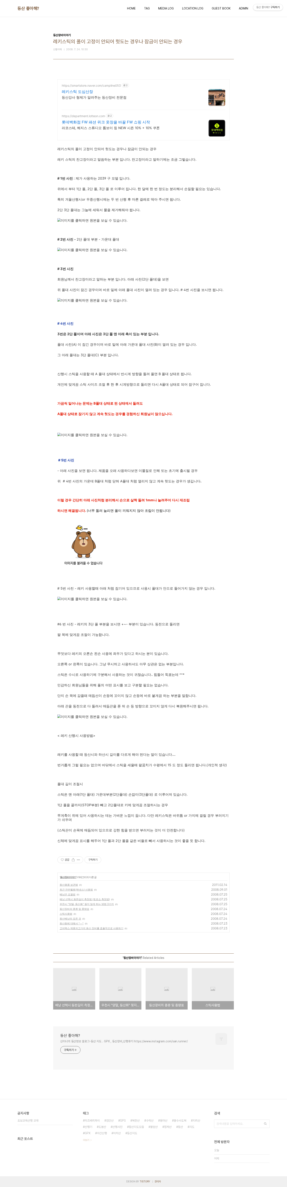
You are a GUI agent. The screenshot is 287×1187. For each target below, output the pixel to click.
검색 (265, 1124)
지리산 (196, 1120)
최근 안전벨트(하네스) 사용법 (76, 889)
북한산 (136, 1120)
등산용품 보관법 (69, 884)
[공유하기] (73, 860)
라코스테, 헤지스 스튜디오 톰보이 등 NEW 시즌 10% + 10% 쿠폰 (111, 128)
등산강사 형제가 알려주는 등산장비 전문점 (94, 97)
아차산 (117, 1133)
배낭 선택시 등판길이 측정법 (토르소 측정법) (85, 899)
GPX (88, 1133)
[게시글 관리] (78, 860)
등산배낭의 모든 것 (70, 918)
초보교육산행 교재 (27, 1120)
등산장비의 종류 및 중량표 (74, 908)
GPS (123, 1120)
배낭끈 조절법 (67, 894)
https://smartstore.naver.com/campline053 (91, 85)
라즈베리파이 (92, 1120)
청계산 (168, 1127)
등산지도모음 (136, 1127)
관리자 (158, 1181)
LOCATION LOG (192, 8)
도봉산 (102, 1127)
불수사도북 (180, 1120)
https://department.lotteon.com (83, 116)
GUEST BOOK (221, 8)
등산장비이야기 (68, 877)
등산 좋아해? (28, 8)
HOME (131, 8)
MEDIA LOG (166, 8)
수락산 (150, 1120)
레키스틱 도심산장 (77, 91)
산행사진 (117, 1127)
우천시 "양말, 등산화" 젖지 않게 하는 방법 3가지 (87, 904)
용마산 (163, 1120)
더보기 (86, 1140)
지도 (191, 1127)
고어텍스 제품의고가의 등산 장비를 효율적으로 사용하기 (91, 928)
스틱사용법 (66, 913)
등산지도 (132, 1133)
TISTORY (145, 1181)
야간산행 (102, 1133)
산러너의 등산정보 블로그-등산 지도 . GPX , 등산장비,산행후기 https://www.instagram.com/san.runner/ (124, 1041)
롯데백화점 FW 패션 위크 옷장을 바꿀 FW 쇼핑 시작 (106, 122)
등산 (180, 1127)
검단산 (110, 1120)
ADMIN (243, 8)
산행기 (88, 1127)
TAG (147, 8)
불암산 (154, 1127)
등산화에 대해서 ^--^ (72, 923)
